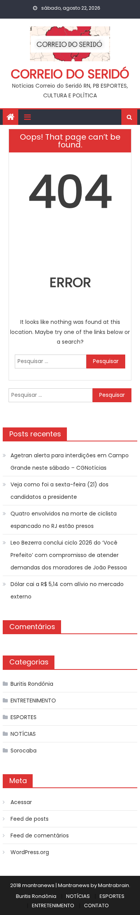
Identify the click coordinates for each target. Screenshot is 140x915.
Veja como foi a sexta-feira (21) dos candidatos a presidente (59, 491)
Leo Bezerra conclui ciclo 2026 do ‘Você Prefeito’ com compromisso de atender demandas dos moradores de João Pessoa (68, 555)
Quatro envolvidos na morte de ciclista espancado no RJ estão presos (63, 520)
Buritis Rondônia (31, 684)
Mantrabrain (113, 885)
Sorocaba (23, 750)
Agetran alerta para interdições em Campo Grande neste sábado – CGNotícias (69, 461)
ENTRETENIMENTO (33, 700)
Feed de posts (29, 819)
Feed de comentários (39, 835)
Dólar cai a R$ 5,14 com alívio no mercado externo (67, 590)
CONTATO (96, 905)
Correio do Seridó (70, 74)
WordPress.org (29, 852)
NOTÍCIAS (23, 734)
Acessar (21, 802)
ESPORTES (23, 717)
